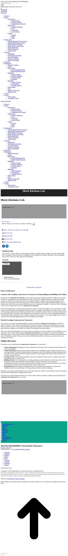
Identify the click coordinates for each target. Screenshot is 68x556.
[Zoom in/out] (6, 553)
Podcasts (25, 1)
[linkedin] (7, 246)
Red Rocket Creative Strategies (16, 479)
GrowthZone (37, 287)
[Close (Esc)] (1, 553)
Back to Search (6, 221)
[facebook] (3, 246)
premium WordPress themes (22, 449)
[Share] (34, 224)
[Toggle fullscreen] (5, 553)
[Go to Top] (34, 551)
